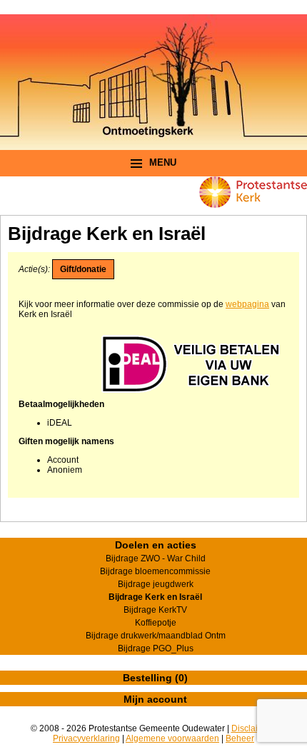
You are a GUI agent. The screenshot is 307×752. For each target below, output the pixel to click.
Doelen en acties (155, 545)
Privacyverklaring (86, 738)
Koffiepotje (155, 623)
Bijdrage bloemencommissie (155, 571)
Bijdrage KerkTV (155, 610)
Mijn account (155, 699)
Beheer (240, 738)
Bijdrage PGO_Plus (155, 648)
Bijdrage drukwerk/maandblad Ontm (156, 636)
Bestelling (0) (155, 677)
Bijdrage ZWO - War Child (156, 558)
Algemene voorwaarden (172, 738)
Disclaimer (252, 728)
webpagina (247, 304)
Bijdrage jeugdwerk (155, 584)
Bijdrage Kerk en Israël (155, 597)
